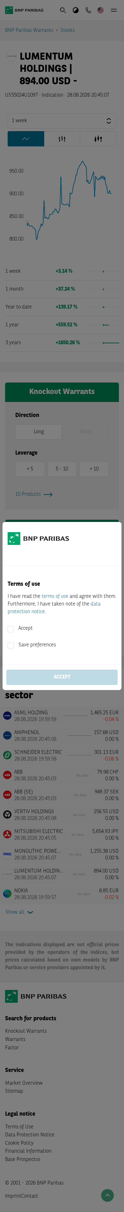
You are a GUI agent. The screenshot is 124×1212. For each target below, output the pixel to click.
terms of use (55, 596)
